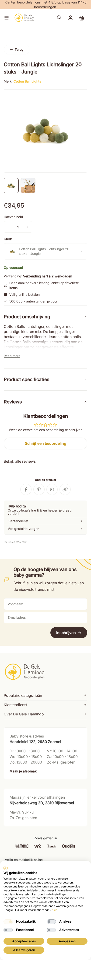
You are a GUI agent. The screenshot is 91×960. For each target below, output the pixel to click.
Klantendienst (15, 704)
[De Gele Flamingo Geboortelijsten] (24, 17)
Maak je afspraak (23, 771)
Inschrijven (66, 632)
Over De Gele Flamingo (24, 714)
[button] (5, 17)
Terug (19, 49)
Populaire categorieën (23, 695)
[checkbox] (8, 921)
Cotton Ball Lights (27, 81)
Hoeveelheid (13, 217)
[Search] (59, 17)
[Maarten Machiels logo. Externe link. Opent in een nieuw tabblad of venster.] (6, 868)
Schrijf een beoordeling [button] (45, 443)
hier (54, 910)
